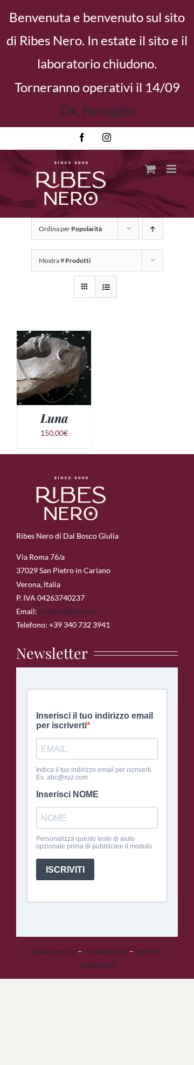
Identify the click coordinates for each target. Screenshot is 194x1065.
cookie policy (106, 951)
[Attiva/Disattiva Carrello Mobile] (150, 169)
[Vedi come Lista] (105, 286)
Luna (54, 418)
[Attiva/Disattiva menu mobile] (172, 169)
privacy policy (52, 951)
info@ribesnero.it (68, 611)
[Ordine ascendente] (152, 229)
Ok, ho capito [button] (97, 110)
